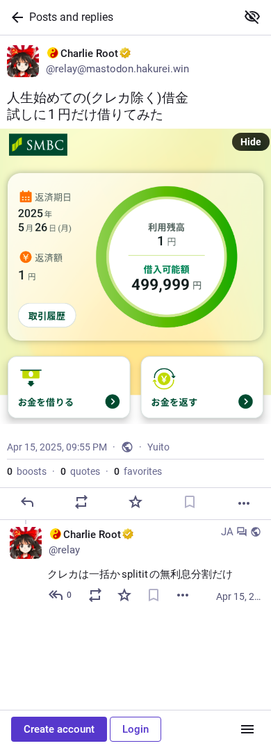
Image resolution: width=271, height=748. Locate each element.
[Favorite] (135, 502)
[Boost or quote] (81, 502)
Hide (250, 141)
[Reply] (27, 502)
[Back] (14, 17)
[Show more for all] (252, 16)
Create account (59, 729)
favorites (138, 471)
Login (135, 729)
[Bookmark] (189, 502)
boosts (27, 471)
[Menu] (247, 729)
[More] (244, 503)
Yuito (158, 447)
